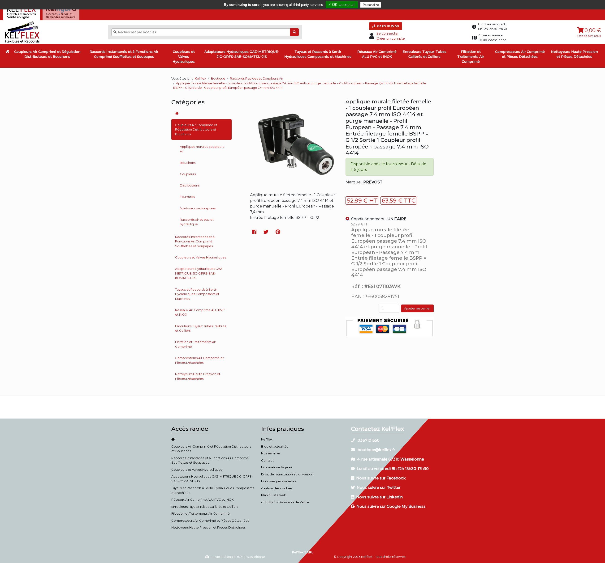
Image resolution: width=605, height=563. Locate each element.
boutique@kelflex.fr (376, 450)
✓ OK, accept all (341, 5)
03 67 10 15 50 (387, 26)
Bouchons (187, 163)
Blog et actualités (274, 446)
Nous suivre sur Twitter (379, 487)
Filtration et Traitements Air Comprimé (470, 57)
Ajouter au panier (417, 308)
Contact (267, 460)
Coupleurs (188, 174)
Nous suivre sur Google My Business (391, 506)
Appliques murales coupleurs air (202, 149)
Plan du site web (273, 495)
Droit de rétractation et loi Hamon (287, 474)
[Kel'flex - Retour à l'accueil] (22, 22)
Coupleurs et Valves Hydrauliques (184, 57)
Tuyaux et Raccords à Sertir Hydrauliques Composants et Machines (317, 54)
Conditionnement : (378, 219)
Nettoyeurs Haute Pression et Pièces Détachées (574, 54)
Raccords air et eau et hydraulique (197, 222)
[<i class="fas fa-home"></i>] (7, 52)
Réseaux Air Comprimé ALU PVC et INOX (377, 54)
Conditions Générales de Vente (285, 502)
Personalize (371, 5)
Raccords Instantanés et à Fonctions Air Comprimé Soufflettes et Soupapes (124, 54)
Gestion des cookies (276, 488)
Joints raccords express (198, 208)
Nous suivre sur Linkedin (379, 497)
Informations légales (276, 467)
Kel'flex (200, 78)
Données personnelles (278, 481)
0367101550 (368, 440)
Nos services (270, 453)
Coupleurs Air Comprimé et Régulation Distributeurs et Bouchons (47, 54)
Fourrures (187, 197)
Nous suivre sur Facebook (381, 478)
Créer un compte (390, 38)
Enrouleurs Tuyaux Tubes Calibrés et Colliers (424, 54)
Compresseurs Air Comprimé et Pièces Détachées (520, 54)
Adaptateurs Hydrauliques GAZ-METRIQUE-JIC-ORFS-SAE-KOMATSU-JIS (241, 54)
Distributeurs (189, 185)
